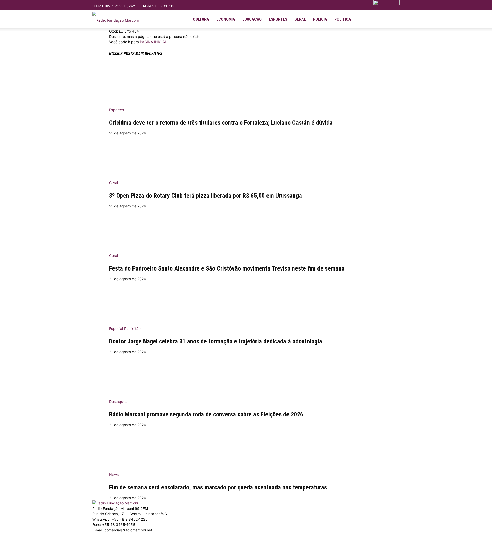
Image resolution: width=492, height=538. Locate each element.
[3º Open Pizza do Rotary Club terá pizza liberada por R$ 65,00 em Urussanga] (246, 156)
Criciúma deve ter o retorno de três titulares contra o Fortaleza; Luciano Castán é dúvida (221, 122)
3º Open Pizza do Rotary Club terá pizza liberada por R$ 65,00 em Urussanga (205, 195)
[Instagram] (371, 19)
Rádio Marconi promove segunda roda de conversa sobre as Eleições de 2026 (206, 414)
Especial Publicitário (125, 328)
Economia (225, 19)
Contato (168, 6)
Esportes (278, 19)
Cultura (201, 19)
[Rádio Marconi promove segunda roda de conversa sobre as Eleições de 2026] (246, 374)
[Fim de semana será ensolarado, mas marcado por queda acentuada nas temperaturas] (246, 447)
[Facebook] (362, 19)
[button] (393, 17)
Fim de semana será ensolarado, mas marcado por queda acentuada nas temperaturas (218, 487)
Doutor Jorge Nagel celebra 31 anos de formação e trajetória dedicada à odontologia (215, 341)
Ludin (205, 535)
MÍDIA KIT (150, 6)
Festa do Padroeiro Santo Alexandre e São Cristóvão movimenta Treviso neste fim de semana (227, 268)
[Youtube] (380, 19)
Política (342, 19)
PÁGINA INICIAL (153, 42)
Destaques (118, 401)
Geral (300, 19)
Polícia (320, 19)
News (114, 474)
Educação (252, 19)
